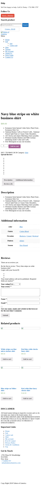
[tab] (8, 180)
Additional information (24, 180)
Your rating (5, 284)
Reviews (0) (8, 184)
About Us (8, 53)
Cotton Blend (24, 231)
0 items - (10, 29)
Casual (28, 236)
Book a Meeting (7, 16)
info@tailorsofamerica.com (10, 463)
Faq (6, 447)
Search (25, 25)
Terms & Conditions (12, 445)
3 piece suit (13, 45)
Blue (21, 227)
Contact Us (9, 57)
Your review (6, 287)
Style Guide (9, 55)
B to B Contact (10, 441)
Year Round (24, 245)
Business (23, 236)
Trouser (7, 49)
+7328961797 (6, 461)
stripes (22, 241)
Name (4, 299)
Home (7, 40)
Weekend (35, 236)
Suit (6, 42)
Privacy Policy (10, 443)
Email (4, 303)
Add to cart (14, 146)
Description (8, 180)
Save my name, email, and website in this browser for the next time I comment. (19, 310)
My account (9, 51)
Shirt (7, 47)
